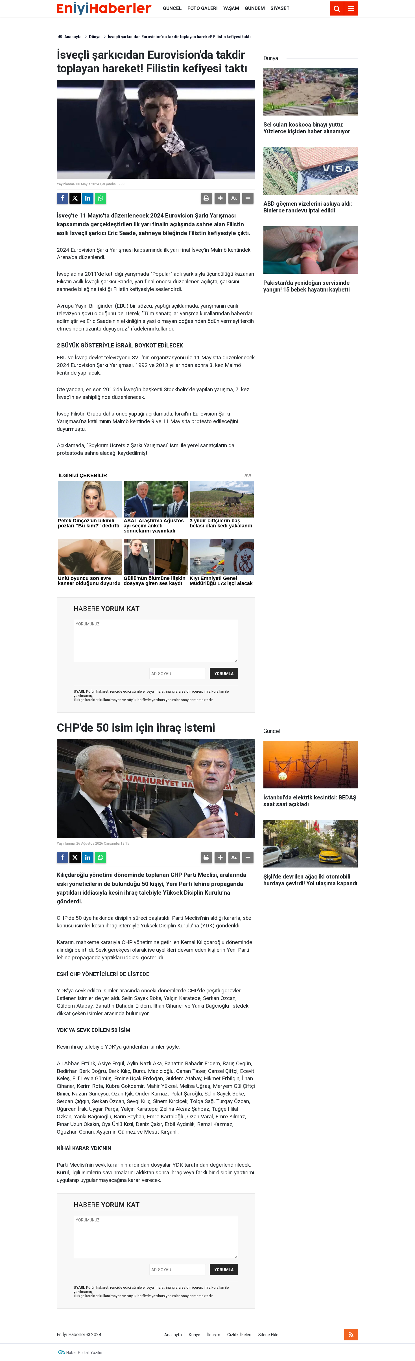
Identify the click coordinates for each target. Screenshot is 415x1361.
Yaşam (231, 8)
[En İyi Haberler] (104, 8)
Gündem (255, 8)
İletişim (213, 1334)
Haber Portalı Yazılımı (85, 1352)
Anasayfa (73, 36)
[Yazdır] (206, 198)
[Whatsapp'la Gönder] (100, 198)
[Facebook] (62, 198)
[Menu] (351, 8)
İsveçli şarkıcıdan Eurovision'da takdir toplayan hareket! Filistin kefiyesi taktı (179, 36)
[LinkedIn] (87, 198)
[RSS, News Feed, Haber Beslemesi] (351, 1334)
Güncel (172, 8)
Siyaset (280, 8)
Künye (194, 1334)
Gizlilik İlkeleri (239, 1334)
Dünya (95, 36)
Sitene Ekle (268, 1334)
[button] (220, 198)
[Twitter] (75, 198)
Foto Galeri (202, 8)
